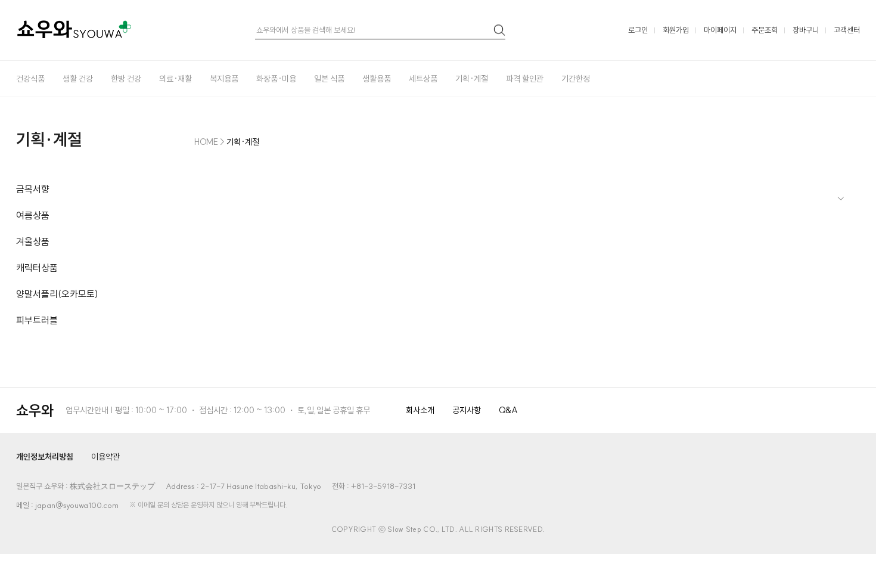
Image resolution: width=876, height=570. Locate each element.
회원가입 (676, 30)
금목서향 (32, 189)
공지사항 (466, 410)
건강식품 (30, 78)
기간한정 (575, 78)
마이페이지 (720, 30)
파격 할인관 (524, 78)
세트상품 (423, 78)
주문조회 (764, 30)
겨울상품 (32, 241)
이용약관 (105, 456)
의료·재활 (175, 78)
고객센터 (847, 30)
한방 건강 (126, 78)
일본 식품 (329, 78)
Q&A (508, 410)
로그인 (638, 30)
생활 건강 (78, 78)
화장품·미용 (276, 78)
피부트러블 (37, 320)
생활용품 (376, 78)
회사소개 (420, 410)
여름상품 (32, 215)
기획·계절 (471, 78)
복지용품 (224, 78)
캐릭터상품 (37, 268)
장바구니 (806, 30)
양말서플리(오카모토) (57, 294)
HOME (206, 142)
